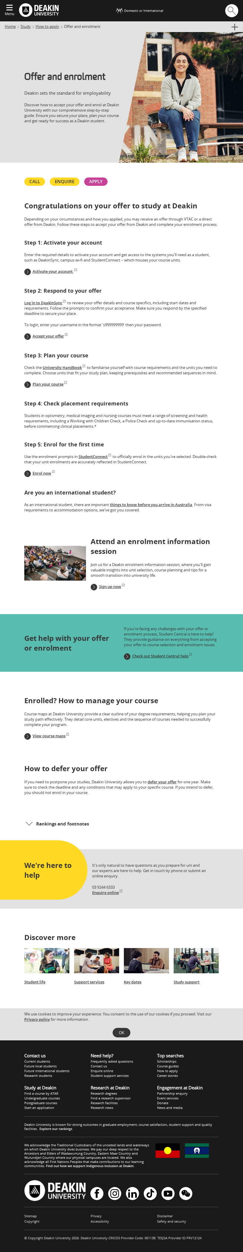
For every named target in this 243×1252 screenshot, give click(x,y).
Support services (89, 982)
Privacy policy (37, 1019)
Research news (102, 1107)
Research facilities (104, 1103)
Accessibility (100, 1221)
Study (25, 26)
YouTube (168, 1194)
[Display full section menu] (234, 27)
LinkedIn (132, 1194)
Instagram (114, 1194)
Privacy (96, 1216)
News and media (170, 1107)
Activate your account (53, 271)
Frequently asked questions (112, 1061)
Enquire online (105, 892)
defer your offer (162, 782)
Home (10, 26)
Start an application (39, 1107)
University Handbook (62, 367)
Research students (38, 1075)
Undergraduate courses (42, 1098)
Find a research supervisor (111, 1098)
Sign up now (110, 586)
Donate (162, 1103)
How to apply (47, 26)
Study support (186, 982)
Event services (167, 1098)
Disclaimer (165, 1216)
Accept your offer (48, 336)
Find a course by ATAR (41, 1093)
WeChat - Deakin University (185, 1194)
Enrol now (42, 473)
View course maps (49, 735)
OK (121, 1032)
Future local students (40, 1066)
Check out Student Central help (160, 656)
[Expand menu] (9, 8)
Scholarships (166, 1061)
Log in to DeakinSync (43, 302)
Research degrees (104, 1093)
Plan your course (48, 384)
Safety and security (171, 1221)
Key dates (132, 982)
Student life (34, 982)
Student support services (110, 1075)
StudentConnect (93, 456)
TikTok (150, 1194)
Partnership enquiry (172, 1093)
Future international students (46, 1071)
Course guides (168, 1066)
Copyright (31, 1221)
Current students (37, 1061)
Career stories (167, 1075)
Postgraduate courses (40, 1103)
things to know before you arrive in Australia (151, 504)
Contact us (99, 1066)
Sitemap (30, 1216)
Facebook (96, 1194)
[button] (121, 823)
